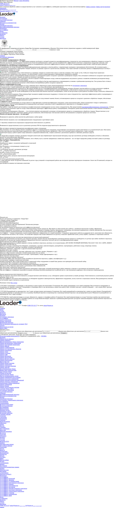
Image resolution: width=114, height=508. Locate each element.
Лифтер (2, 443)
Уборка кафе (4, 354)
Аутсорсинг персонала (7, 57)
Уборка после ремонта (7, 339)
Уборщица (3, 436)
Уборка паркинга (5, 340)
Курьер (2, 461)
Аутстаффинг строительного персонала (12, 491)
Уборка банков (4, 386)
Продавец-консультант (7, 444)
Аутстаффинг (4, 30)
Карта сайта (3, 328)
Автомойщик (4, 401)
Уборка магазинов (5, 356)
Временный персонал (6, 322)
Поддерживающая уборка (8, 369)
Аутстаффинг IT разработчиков (9, 481)
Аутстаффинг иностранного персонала (12, 483)
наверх (2, 507)
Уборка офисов (4, 346)
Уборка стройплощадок (7, 347)
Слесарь (2, 440)
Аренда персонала (5, 319)
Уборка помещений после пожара (10, 377)
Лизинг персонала (5, 321)
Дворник (2, 420)
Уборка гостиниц (5, 353)
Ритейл (2, 24)
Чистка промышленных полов (9, 376)
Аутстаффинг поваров (7, 484)
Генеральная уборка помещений (10, 383)
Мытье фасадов (4, 361)
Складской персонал (6, 20)
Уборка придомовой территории (10, 344)
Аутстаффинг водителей (7, 478)
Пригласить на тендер (6, 327)
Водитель (3, 433)
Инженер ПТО (4, 441)
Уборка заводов (4, 367)
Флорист (2, 437)
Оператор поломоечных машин (9, 467)
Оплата (2, 325)
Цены (1, 31)
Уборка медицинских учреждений (10, 343)
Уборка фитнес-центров (7, 359)
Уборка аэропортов (6, 350)
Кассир (2, 426)
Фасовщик (3, 471)
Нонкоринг (3, 28)
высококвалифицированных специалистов (95, 107)
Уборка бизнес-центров (7, 363)
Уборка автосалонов (6, 357)
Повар (2, 424)
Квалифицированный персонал (9, 27)
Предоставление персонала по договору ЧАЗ (13, 324)
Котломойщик (4, 407)
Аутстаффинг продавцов (7, 487)
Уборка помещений (6, 384)
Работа (2, 35)
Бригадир (3, 430)
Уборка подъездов (5, 373)
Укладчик (3, 434)
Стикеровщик (4, 473)
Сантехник (3, 417)
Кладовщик (3, 465)
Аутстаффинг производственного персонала (13, 488)
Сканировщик (4, 403)
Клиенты (3, 34)
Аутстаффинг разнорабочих (8, 494)
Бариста (2, 450)
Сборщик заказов (5, 414)
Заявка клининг (91, 6)
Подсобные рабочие (6, 446)
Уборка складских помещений (9, 379)
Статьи (2, 37)
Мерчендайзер (4, 460)
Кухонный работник (6, 413)
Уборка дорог (4, 352)
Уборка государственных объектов (10, 349)
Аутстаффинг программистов (9, 485)
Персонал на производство (8, 22)
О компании (3, 32)
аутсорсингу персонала (80, 85)
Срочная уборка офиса (7, 389)
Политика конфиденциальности (10, 336)
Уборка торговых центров (8, 366)
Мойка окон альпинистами (8, 370)
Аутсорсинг (3, 18)
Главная (2, 55)
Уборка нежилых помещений (9, 381)
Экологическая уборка (7, 374)
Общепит (3, 21)
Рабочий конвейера (6, 431)
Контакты (3, 38)
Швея (1, 458)
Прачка (2, 468)
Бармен (2, 464)
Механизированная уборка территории (12, 342)
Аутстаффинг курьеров (7, 492)
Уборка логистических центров (9, 387)
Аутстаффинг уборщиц (7, 480)
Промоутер (3, 454)
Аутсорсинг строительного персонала (11, 400)
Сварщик (3, 427)
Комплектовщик (5, 421)
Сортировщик (4, 463)
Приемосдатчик (5, 410)
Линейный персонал (6, 25)
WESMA (43, 336)
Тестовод (3, 457)
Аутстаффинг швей (6, 495)
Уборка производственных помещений (12, 380)
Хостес (2, 448)
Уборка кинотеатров (6, 360)
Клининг (3, 17)
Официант (3, 423)
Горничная (3, 447)
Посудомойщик (4, 428)
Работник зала (4, 470)
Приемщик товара (5, 411)
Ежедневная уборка (6, 371)
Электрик (3, 416)
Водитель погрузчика (6, 404)
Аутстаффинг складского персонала (11, 490)
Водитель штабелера (6, 406)
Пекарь (2, 455)
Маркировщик (4, 408)
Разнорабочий (4, 453)
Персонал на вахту (5, 474)
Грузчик (2, 438)
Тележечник (3, 451)
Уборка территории (6, 364)
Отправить (64, 333)
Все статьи (14, 283)
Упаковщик (3, 418)
